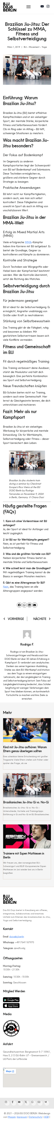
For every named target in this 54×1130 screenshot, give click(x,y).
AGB (46, 1117)
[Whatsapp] (33, 1103)
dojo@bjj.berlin (16, 936)
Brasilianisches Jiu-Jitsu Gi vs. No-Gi (26, 802)
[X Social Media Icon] (27, 1103)
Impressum (22, 1117)
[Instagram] (48, 7)
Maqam (12, 1117)
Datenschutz (35, 1117)
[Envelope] (40, 1103)
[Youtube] (42, 7)
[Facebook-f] (13, 1103)
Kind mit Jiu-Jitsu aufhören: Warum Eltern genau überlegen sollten (25, 749)
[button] (28, 7)
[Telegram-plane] (46, 1103)
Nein (5, 586)
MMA (28, 242)
